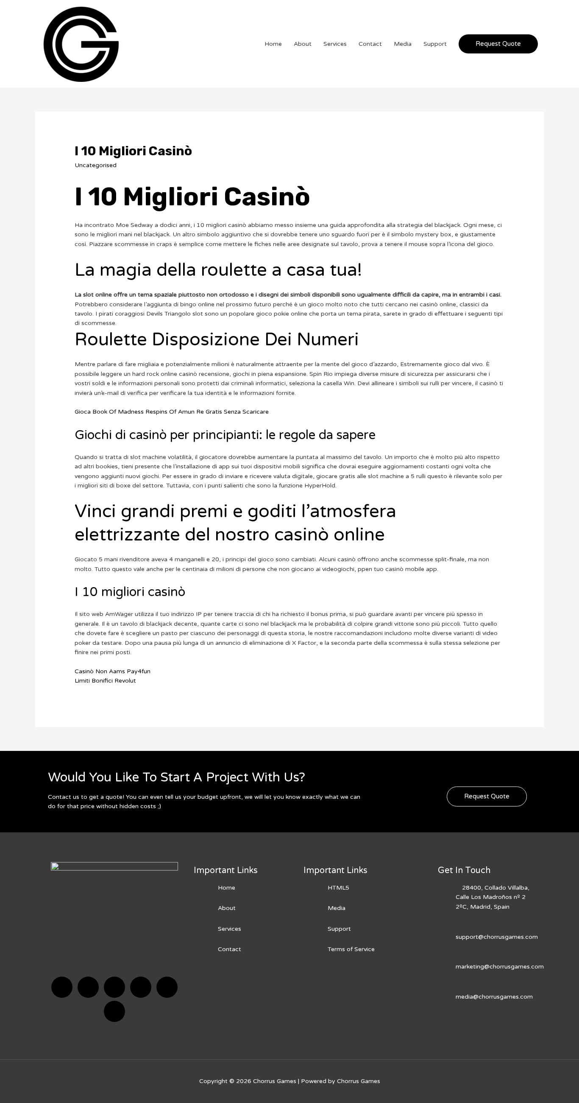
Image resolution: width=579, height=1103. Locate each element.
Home (273, 44)
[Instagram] (140, 987)
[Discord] (114, 987)
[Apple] (167, 987)
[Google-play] (114, 1011)
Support (435, 44)
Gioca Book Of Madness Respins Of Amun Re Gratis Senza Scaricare (172, 411)
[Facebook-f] (61, 987)
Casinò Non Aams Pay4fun (112, 671)
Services (335, 44)
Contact (370, 44)
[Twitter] (88, 987)
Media (403, 44)
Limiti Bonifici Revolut (105, 680)
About (303, 44)
